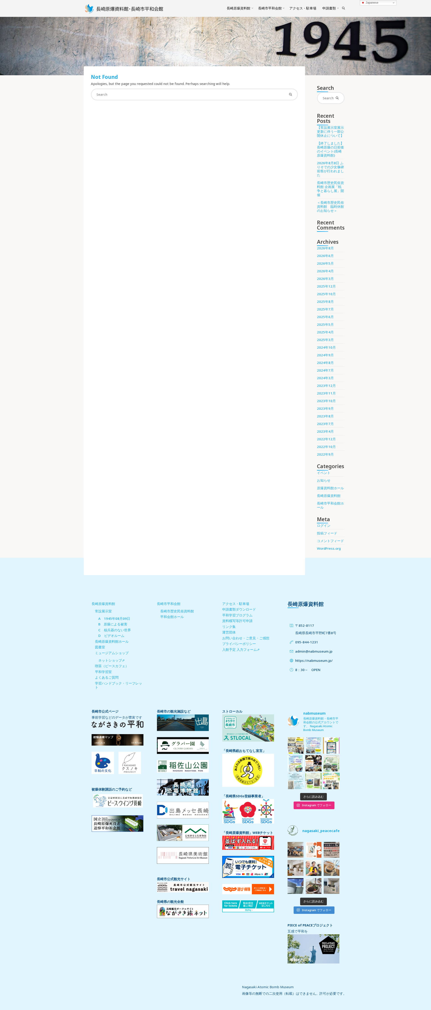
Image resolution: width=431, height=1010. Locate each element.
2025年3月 (325, 339)
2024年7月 (325, 370)
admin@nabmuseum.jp (313, 651)
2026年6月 (325, 255)
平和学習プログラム (237, 615)
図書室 (100, 647)
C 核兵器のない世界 (114, 630)
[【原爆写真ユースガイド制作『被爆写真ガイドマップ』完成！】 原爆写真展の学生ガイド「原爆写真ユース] (296, 745)
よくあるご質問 (107, 677)
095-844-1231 (306, 642)
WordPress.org (329, 548)
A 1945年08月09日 (114, 618)
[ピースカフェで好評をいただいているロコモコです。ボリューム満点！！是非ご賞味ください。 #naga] (313, 886)
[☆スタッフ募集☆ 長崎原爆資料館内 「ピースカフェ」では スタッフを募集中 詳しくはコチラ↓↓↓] (295, 868)
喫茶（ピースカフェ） (112, 666)
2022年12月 (326, 439)
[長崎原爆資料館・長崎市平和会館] (124, 8)
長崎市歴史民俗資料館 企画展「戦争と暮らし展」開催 (330, 188)
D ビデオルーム (111, 635)
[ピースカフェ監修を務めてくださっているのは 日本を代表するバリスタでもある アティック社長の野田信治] (313, 868)
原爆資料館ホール (330, 488)
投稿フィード (327, 533)
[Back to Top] (413, 1004)
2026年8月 (325, 248)
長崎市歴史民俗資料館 (177, 611)
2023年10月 (326, 401)
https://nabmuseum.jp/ (314, 660)
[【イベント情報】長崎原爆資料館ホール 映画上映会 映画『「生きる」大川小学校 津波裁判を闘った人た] (313, 745)
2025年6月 (325, 317)
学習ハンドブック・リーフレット (118, 685)
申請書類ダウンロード (239, 609)
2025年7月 (325, 309)
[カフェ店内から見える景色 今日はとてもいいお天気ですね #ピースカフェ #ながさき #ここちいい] (295, 886)
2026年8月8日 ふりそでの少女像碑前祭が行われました (330, 169)
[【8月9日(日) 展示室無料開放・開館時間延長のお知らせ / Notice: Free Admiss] (331, 763)
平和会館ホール (172, 616)
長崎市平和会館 (168, 603)
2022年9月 (325, 454)
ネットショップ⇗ (111, 660)
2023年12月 (326, 385)
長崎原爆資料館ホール (112, 641)
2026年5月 (325, 263)
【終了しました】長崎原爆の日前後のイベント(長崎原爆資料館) (330, 149)
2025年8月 (325, 301)
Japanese (371, 2)
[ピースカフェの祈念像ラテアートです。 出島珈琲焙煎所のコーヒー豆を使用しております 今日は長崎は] (331, 868)
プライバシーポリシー (239, 643)
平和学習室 (103, 671)
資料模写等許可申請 (237, 620)
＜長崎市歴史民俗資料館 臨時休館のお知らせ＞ (330, 206)
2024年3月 (325, 378)
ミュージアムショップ (112, 653)
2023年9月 (325, 408)
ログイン (323, 525)
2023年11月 (326, 393)
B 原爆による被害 (112, 624)
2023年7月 (325, 423)
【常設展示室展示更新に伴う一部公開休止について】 (330, 131)
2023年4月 (325, 431)
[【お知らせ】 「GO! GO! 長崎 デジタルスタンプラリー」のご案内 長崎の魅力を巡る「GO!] (331, 745)
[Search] (343, 8)
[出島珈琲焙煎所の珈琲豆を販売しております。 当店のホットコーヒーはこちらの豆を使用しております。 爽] (331, 886)
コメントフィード (330, 540)
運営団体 (229, 632)
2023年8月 (325, 416)
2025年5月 (325, 324)
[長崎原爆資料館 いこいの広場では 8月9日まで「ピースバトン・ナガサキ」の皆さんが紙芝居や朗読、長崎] (313, 781)
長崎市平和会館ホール (330, 505)
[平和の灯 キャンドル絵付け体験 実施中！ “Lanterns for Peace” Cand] (331, 781)
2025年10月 (326, 294)
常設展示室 (103, 611)
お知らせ (323, 480)
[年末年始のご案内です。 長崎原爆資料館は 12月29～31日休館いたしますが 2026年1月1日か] (331, 850)
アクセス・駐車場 (235, 603)
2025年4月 (325, 332)
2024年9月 (325, 355)
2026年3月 (325, 278)
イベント (323, 472)
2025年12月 (326, 286)
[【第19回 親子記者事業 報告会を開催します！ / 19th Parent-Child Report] (313, 763)
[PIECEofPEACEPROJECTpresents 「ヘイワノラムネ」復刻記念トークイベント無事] (295, 850)
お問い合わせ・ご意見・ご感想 (245, 638)
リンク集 (229, 626)
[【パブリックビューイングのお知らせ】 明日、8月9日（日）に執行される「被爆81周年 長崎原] (296, 781)
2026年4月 (325, 271)
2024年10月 (326, 347)
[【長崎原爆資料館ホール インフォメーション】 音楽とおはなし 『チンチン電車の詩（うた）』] (296, 763)
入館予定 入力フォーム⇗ (241, 649)
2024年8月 (325, 362)
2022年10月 (326, 446)
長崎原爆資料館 (329, 495)
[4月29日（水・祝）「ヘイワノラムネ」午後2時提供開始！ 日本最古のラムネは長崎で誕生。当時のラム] (313, 850)
